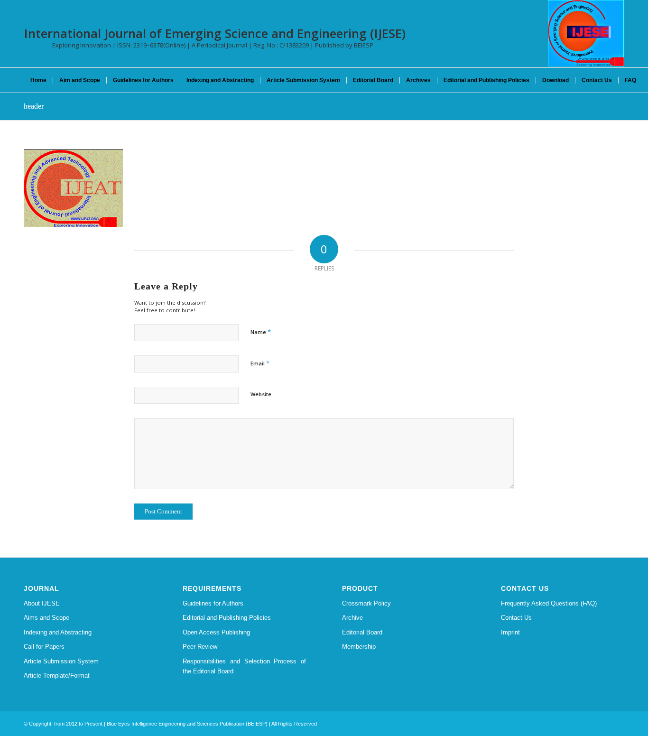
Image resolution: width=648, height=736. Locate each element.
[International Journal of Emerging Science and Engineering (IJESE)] (586, 33)
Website (260, 394)
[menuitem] (38, 80)
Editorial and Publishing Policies (227, 617)
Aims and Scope (46, 617)
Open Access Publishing (216, 632)
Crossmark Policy (366, 603)
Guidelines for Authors (213, 603)
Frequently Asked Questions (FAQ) (549, 603)
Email (259, 363)
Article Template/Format (57, 675)
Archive (352, 617)
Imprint (510, 632)
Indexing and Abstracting (58, 632)
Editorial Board (362, 632)
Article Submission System (61, 661)
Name (260, 331)
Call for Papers (44, 646)
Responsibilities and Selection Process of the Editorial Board (244, 666)
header (34, 106)
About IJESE (42, 603)
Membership (359, 646)
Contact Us (516, 617)
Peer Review (200, 646)
